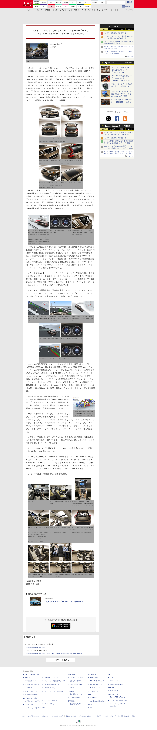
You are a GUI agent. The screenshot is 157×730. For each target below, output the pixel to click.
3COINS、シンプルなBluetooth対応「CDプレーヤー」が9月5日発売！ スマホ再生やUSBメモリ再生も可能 (118, 148)
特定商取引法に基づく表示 (126, 716)
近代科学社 (71, 701)
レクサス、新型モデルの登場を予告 (115, 33)
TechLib (92, 707)
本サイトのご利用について (31, 716)
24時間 (112, 29)
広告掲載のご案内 (57, 716)
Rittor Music (72, 674)
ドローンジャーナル (31, 691)
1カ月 (130, 29)
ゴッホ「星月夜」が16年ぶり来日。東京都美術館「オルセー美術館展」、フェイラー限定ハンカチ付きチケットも (118, 143)
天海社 (112, 677)
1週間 (121, 29)
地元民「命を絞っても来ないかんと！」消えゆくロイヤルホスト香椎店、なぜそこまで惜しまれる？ (118, 153)
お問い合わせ (45, 716)
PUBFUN (111, 688)
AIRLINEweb (94, 677)
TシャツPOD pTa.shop (117, 697)
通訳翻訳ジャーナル (96, 684)
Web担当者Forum (30, 681)
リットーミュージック (77, 677)
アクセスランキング (112, 26)
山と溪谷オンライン (76, 694)
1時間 (104, 29)
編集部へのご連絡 (71, 716)
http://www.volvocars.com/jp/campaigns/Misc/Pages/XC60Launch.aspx (53, 653)
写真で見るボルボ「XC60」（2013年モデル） (64, 601)
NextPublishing (49, 704)
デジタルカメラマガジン (32, 701)
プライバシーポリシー (86, 716)
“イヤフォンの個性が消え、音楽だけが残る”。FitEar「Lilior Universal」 (121, 70)
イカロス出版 (92, 674)
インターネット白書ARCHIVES (35, 708)
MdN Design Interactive (97, 701)
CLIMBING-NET (75, 697)
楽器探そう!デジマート (77, 681)
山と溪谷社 (71, 691)
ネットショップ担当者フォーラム (55, 681)
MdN (89, 695)
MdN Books (93, 697)
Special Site (109, 63)
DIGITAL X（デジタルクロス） (54, 691)
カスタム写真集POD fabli (118, 700)
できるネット (29, 704)
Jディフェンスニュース (97, 681)
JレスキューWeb (95, 688)
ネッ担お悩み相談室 (31, 695)
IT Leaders (28, 688)
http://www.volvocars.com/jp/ (35, 647)
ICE (109, 674)
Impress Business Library (52, 684)
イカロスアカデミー (96, 691)
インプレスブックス (51, 700)
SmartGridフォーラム (51, 677)
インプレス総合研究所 (32, 684)
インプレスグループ (109, 716)
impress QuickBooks (116, 684)
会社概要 (98, 716)
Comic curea (114, 681)
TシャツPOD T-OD (76, 684)
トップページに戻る (60, 660)
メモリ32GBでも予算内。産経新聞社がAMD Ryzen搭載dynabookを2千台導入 (121, 94)
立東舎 (72, 688)
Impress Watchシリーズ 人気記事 (117, 126)
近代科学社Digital (75, 704)
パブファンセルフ (115, 690)
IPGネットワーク (113, 694)
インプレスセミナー (51, 688)
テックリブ (91, 704)
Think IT (27, 677)
